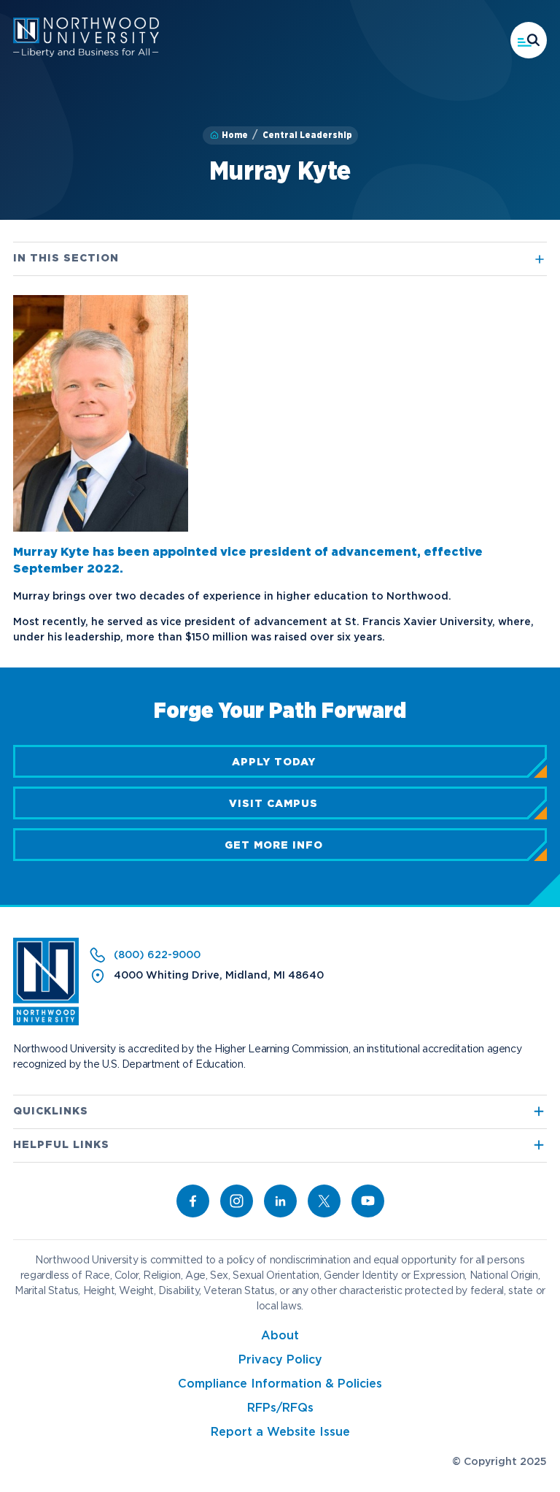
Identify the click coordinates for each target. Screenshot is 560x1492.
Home (235, 135)
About (280, 1336)
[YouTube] (367, 1201)
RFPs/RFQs (280, 1408)
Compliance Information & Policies (280, 1384)
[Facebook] (192, 1201)
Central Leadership (307, 135)
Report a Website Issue (280, 1432)
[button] (528, 40)
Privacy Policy (280, 1360)
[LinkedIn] (280, 1201)
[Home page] (86, 54)
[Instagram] (236, 1201)
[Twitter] (324, 1201)
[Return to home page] (46, 1022)
